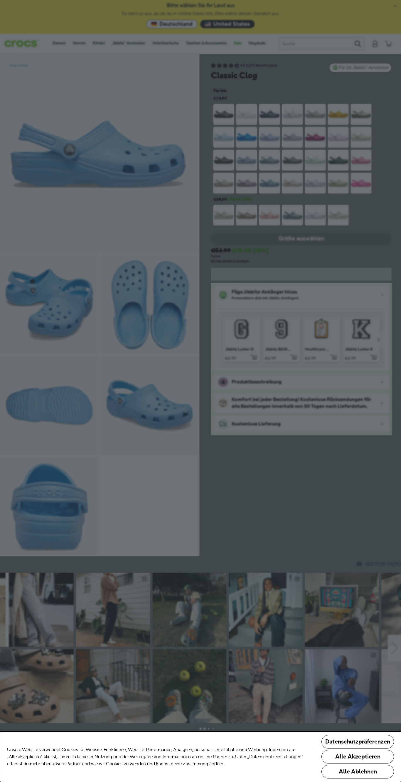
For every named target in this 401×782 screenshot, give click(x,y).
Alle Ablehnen (358, 772)
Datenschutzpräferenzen (357, 742)
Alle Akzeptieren (357, 757)
